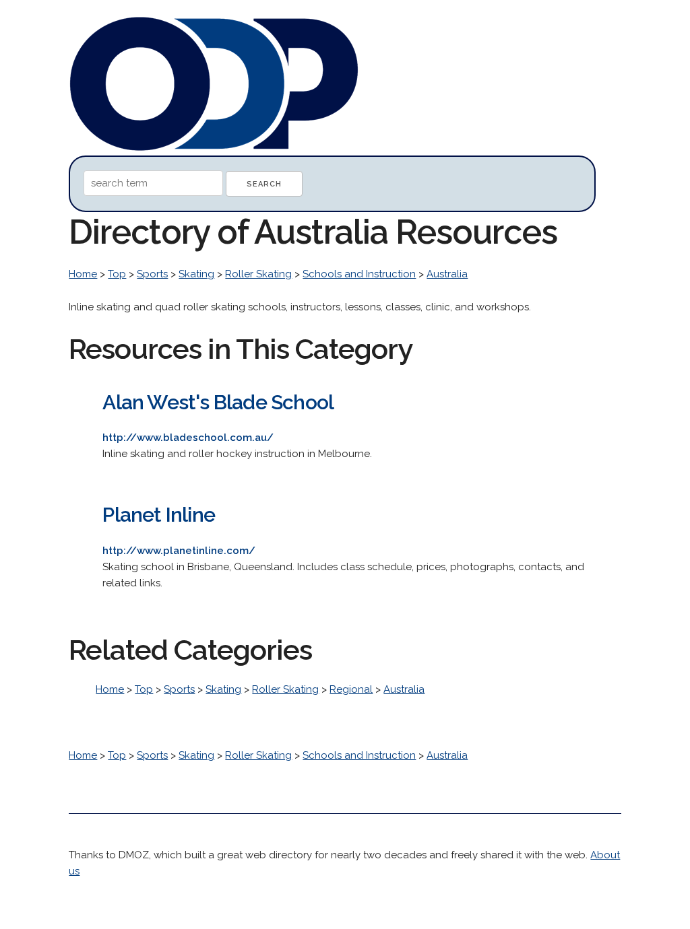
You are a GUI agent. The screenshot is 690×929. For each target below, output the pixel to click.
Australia (447, 274)
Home (83, 274)
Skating (196, 274)
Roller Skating (258, 274)
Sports (152, 274)
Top (117, 274)
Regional (351, 689)
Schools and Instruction (359, 274)
